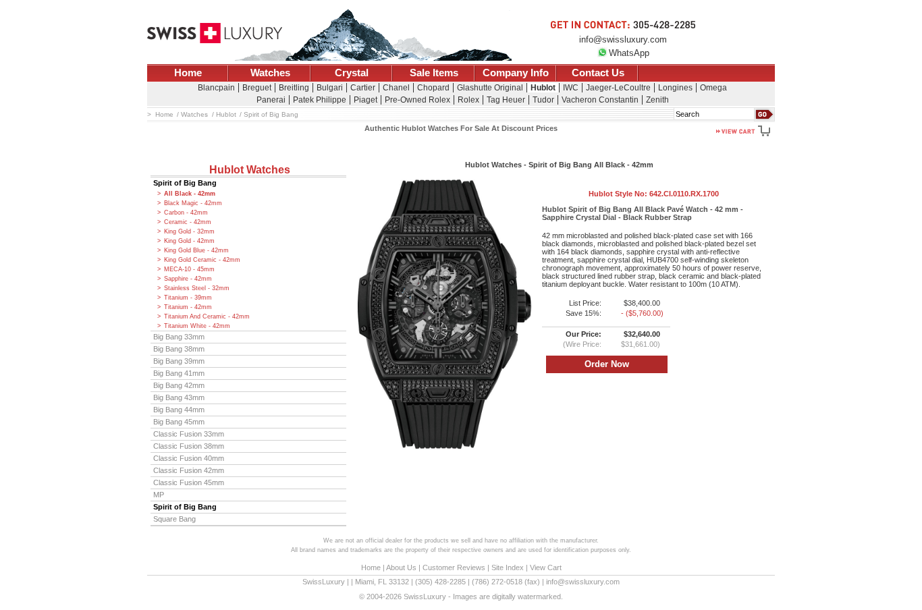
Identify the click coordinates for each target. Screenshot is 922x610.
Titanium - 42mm (188, 307)
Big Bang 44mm (179, 410)
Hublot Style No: (654, 194)
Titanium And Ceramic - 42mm (207, 316)
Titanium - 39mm (188, 297)
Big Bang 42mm (179, 385)
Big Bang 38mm (179, 349)
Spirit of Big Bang (185, 183)
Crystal (352, 72)
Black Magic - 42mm (193, 203)
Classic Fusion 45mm (188, 482)
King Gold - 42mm (189, 241)
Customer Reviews (454, 567)
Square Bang (174, 519)
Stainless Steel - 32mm (196, 288)
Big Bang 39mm (179, 361)
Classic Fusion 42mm (188, 470)
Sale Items (434, 72)
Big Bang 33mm (179, 337)
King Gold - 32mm (189, 231)
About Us (401, 567)
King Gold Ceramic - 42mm (202, 259)
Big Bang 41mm (179, 373)
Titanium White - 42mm (197, 326)
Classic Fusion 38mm (188, 446)
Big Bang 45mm (179, 422)
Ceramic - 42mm (187, 222)
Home (188, 72)
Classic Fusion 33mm (188, 434)
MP (158, 495)
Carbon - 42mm (186, 212)
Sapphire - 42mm (188, 278)
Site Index (507, 567)
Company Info (516, 72)
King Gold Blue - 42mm (196, 250)
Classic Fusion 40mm (188, 458)
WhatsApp (629, 53)
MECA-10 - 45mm (189, 269)
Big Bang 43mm (179, 397)
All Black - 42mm (189, 193)
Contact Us (598, 72)
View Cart (546, 567)
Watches (270, 72)
